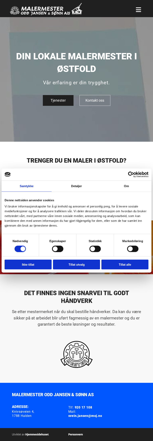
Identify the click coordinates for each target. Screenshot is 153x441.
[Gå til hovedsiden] (49, 10)
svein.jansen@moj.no (85, 416)
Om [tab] (126, 186)
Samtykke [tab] (26, 186)
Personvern (75, 434)
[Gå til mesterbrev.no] (76, 354)
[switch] (57, 249)
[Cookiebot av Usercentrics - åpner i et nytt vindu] (131, 174)
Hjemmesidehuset (37, 434)
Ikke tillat (28, 264)
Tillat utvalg (77, 264)
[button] (58, 100)
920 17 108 (83, 407)
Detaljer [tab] (76, 186)
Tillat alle (125, 264)
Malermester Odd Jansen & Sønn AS (53, 394)
